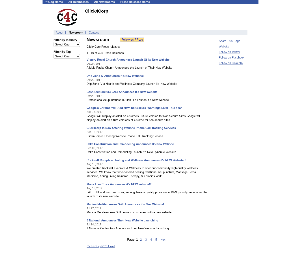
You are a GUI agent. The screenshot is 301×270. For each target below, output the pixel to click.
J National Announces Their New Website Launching (122, 220)
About (59, 32)
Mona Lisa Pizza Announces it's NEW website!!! (119, 184)
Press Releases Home (135, 2)
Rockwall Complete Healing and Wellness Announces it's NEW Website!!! (136, 160)
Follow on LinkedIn (231, 63)
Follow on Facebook (231, 57)
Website (224, 46)
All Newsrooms (104, 2)
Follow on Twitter (229, 52)
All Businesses (78, 2)
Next (163, 239)
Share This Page (229, 41)
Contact (94, 32)
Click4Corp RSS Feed (101, 246)
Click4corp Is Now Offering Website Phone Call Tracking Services (131, 128)
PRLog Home (54, 2)
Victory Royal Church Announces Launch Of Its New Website (128, 59)
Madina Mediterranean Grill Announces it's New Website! (125, 204)
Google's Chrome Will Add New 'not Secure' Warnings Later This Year (134, 108)
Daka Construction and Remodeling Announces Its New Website (130, 144)
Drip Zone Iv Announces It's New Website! (115, 75)
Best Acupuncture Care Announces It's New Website (122, 92)
